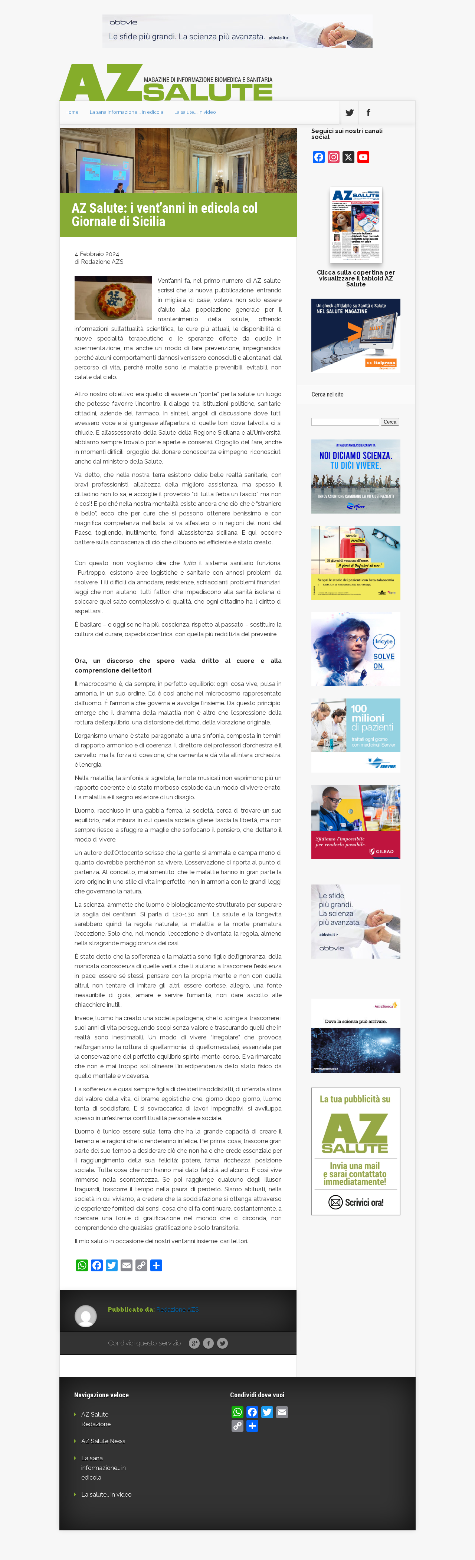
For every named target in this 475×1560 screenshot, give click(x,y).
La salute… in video (195, 112)
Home (72, 112)
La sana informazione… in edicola (126, 112)
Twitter (222, 1344)
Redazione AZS (177, 1309)
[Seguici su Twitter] (349, 113)
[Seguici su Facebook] (368, 113)
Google (194, 1344)
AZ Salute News (103, 1441)
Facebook (208, 1344)
